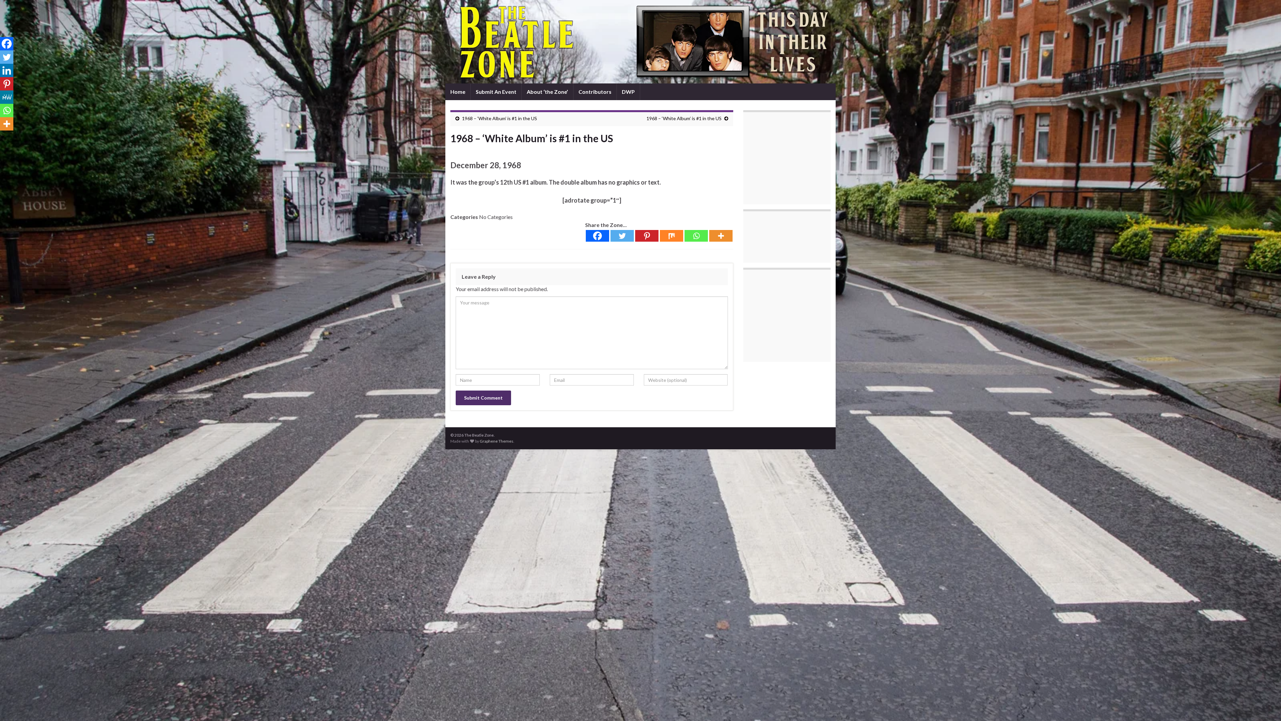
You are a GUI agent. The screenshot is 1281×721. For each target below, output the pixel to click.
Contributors (594, 91)
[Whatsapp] (696, 236)
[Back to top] (1266, 706)
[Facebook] (597, 236)
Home (457, 91)
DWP (628, 91)
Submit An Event (496, 91)
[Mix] (671, 236)
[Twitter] (622, 236)
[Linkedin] (6, 70)
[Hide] (2, 137)
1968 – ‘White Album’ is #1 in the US (499, 118)
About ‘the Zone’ (547, 91)
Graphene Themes (496, 441)
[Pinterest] (647, 236)
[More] (721, 236)
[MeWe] (6, 97)
